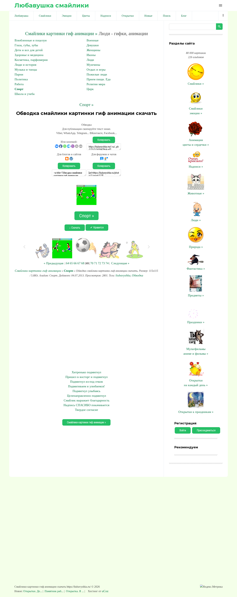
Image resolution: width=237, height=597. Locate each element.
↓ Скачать (74, 227)
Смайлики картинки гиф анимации (38, 270)
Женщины (93, 50)
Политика (21, 79)
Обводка (137, 275)
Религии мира (96, 84)
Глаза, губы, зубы (26, 45)
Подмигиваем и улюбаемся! (86, 386)
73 (103, 263)
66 (75, 263)
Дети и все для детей (29, 50)
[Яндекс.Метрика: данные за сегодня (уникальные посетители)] (211, 587)
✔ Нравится (97, 227)
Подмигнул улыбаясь (86, 391)
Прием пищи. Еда (99, 79)
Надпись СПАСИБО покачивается (86, 405)
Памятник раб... (54, 591)
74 (107, 263)
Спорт (19, 89)
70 (91, 263)
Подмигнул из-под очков (86, 381)
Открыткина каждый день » (196, 383)
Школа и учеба (25, 94)
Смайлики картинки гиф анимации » (61, 33)
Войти (182, 430)
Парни (19, 74)
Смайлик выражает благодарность (86, 400)
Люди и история (25, 64)
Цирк (90, 89)
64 (67, 263)
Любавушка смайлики (51, 5)
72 (99, 263)
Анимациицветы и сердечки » (196, 142)
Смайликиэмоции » (196, 111)
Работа (19, 84)
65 (71, 263)
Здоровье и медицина (29, 55)
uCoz (105, 591)
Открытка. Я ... (74, 591)
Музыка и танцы (26, 69)
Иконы (91, 55)
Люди (90, 60)
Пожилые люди (97, 74)
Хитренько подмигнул (86, 372)
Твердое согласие (86, 410)
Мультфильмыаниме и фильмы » (195, 351)
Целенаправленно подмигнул (86, 395)
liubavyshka (123, 275)
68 (82, 263)
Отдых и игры (96, 69)
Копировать (103, 140)
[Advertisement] (86, 324)
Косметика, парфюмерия (31, 60)
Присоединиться (206, 430)
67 (79, 263)
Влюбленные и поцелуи (31, 40)
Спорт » (86, 104)
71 (95, 263)
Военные (93, 40)
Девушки (93, 45)
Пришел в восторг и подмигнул (86, 377)
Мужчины (93, 64)
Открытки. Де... (33, 591)
